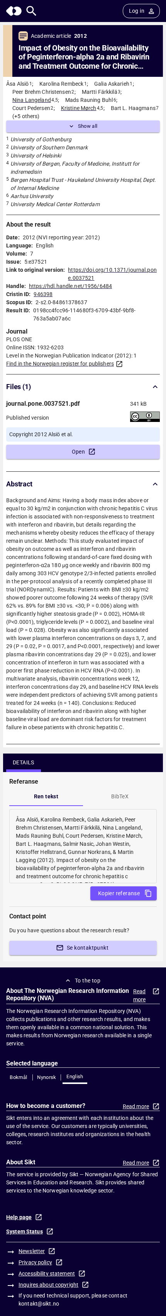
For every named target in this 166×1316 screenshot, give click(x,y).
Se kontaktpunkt (87, 948)
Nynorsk (46, 1077)
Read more (139, 995)
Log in (136, 11)
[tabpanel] (83, 846)
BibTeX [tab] (120, 796)
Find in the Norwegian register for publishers (60, 364)
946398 (43, 294)
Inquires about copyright (48, 1285)
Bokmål (18, 1077)
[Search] (31, 11)
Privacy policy (35, 1262)
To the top (87, 980)
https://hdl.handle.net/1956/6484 (70, 286)
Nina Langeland (31, 100)
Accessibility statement (47, 1273)
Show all (88, 126)
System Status (24, 1231)
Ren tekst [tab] (46, 796)
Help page (19, 1217)
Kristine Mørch (79, 108)
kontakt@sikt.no (39, 1304)
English (74, 1076)
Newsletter (32, 1251)
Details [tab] (23, 762)
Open (78, 452)
